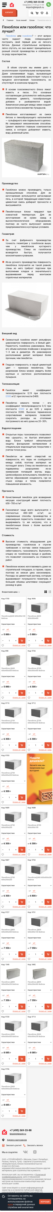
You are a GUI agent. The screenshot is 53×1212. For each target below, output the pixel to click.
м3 (8, 629)
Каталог (9, 12)
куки (10, 1204)
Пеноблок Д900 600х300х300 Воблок (10, 1035)
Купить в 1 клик (19, 645)
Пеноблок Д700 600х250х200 (8, 878)
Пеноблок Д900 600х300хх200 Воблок (10, 1087)
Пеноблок (11, 36)
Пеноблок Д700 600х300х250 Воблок (36, 722)
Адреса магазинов (17, 1140)
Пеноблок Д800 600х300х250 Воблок (10, 983)
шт (3, 629)
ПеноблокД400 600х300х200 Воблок (40, 878)
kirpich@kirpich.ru (35, 7)
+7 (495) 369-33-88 (34, 2)
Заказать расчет (14, 1145)
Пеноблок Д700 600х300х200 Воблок (10, 774)
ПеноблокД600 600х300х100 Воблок (13, 617)
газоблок (27, 36)
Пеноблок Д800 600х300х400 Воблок (10, 931)
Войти (47, 14)
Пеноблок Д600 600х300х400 (34, 617)
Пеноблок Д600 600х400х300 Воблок (10, 669)
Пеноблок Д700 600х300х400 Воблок (36, 669)
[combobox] (11, 592)
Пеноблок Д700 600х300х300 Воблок (10, 722)
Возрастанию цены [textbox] (10, 592)
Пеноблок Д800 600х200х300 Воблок (36, 983)
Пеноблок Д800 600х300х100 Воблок (36, 931)
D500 (8, 396)
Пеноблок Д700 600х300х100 (34, 826)
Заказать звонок (35, 1145)
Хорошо (45, 1202)
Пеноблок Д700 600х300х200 (8, 826)
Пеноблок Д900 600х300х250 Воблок (36, 1035)
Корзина (37, 13)
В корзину (21, 641)
